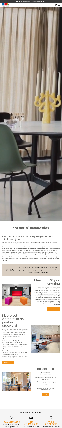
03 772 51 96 (46, 390)
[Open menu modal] (59, 4)
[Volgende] (52, 1)
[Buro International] (6, 5)
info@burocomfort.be (47, 388)
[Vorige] (10, 1)
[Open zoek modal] (52, 4)
